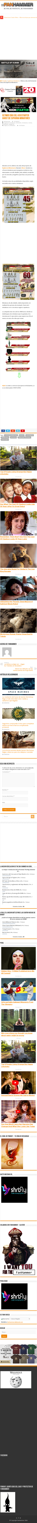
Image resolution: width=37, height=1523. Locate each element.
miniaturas (25, 123)
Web (3, 802)
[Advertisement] (18, 39)
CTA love (18, 1038)
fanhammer (7, 121)
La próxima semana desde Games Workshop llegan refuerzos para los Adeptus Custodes (18, 751)
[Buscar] (32, 816)
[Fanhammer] (18, 5)
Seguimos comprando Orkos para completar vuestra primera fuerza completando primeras (18, 725)
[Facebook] (18, 1518)
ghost (22, 435)
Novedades (5, 124)
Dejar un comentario (9, 125)
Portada (3, 81)
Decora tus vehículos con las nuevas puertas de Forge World (23, 669)
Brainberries (18, 476)
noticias (13, 437)
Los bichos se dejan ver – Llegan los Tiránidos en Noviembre (14, 664)
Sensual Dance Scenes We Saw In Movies (18, 1095)
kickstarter (18, 123)
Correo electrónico (8, 796)
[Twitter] (20, 1518)
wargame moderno (24, 437)
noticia (30, 123)
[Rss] (16, 1518)
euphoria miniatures (13, 81)
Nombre (5, 790)
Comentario (6, 772)
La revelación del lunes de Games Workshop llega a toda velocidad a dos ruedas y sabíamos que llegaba (17, 699)
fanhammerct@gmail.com (15, 1322)
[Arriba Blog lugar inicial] (18, 69)
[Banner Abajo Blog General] (18, 1354)
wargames (11, 124)
